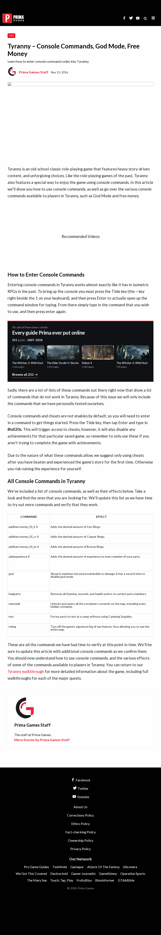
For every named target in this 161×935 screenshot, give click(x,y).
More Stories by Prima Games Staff (42, 740)
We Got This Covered (31, 873)
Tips (11, 35)
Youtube (82, 797)
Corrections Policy (80, 815)
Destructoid (59, 873)
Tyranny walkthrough (26, 671)
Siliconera (130, 867)
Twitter (82, 788)
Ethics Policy (80, 824)
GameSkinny (108, 873)
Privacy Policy (80, 849)
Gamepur (77, 867)
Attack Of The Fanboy (103, 867)
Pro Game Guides (36, 867)
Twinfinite (59, 867)
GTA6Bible (126, 880)
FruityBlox (84, 880)
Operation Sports (132, 873)
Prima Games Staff (33, 72)
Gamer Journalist (83, 873)
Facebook (82, 780)
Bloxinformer (104, 880)
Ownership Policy (80, 840)
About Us (80, 807)
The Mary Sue (37, 880)
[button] (153, 18)
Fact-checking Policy (80, 832)
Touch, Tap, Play (61, 880)
